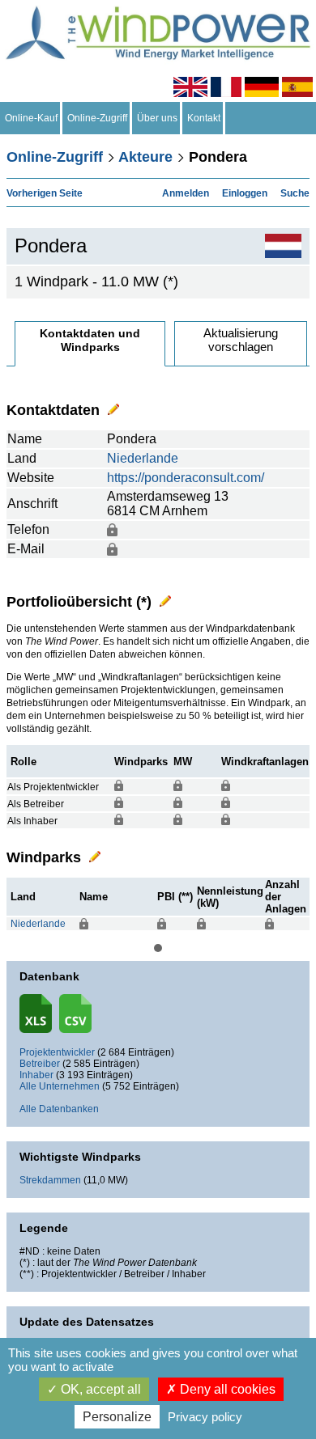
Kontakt (203, 118)
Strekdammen (50, 1180)
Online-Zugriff (97, 118)
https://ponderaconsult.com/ (185, 478)
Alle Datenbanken (59, 1109)
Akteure (145, 157)
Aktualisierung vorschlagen (240, 339)
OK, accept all (99, 1389)
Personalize (117, 1417)
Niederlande (142, 458)
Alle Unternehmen (59, 1086)
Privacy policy (205, 1417)
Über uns (157, 118)
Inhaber (36, 1075)
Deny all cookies (226, 1389)
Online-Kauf (31, 118)
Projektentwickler (57, 1052)
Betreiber (39, 1063)
